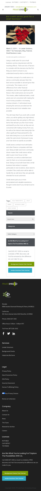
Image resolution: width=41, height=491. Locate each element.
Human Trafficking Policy (10, 387)
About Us (5, 411)
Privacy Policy (6, 371)
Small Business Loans (13, 53)
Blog (23, 51)
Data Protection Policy (9, 375)
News (4, 419)
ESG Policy (5, 379)
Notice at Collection (8, 399)
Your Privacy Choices (11, 393)
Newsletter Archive (8, 427)
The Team (5, 423)
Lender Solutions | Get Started (20, 270)
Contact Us (5, 415)
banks (9, 204)
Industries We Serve (8, 355)
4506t (28, 200)
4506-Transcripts (17, 200)
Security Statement (8, 383)
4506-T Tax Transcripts (14, 51)
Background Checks (8, 351)
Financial (29, 51)
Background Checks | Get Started (21, 264)
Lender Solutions (26, 48)
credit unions (12, 208)
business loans (20, 204)
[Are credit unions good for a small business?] (20, 34)
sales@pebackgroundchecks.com (26, 7)
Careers (4, 431)
